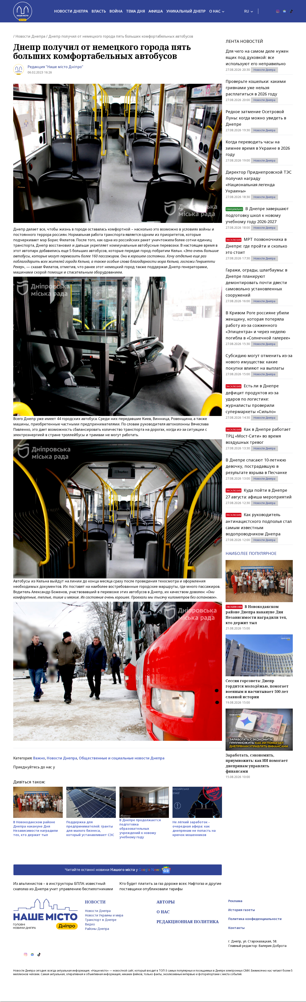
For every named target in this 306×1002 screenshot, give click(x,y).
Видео (90, 924)
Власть (99, 11)
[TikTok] (291, 11)
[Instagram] (277, 11)
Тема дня (135, 11)
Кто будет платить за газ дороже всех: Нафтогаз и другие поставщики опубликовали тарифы (170, 886)
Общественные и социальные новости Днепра (121, 758)
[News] (284, 11)
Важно (39, 758)
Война (116, 11)
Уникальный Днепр (186, 11)
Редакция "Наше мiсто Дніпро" (55, 66)
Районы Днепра (97, 929)
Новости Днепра (71, 11)
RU (246, 11)
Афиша (156, 11)
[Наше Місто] (22, 11)
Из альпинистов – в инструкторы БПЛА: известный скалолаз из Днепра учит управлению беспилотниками (63, 886)
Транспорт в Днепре (100, 920)
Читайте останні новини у (113, 869)
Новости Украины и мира (104, 915)
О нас (214, 11)
